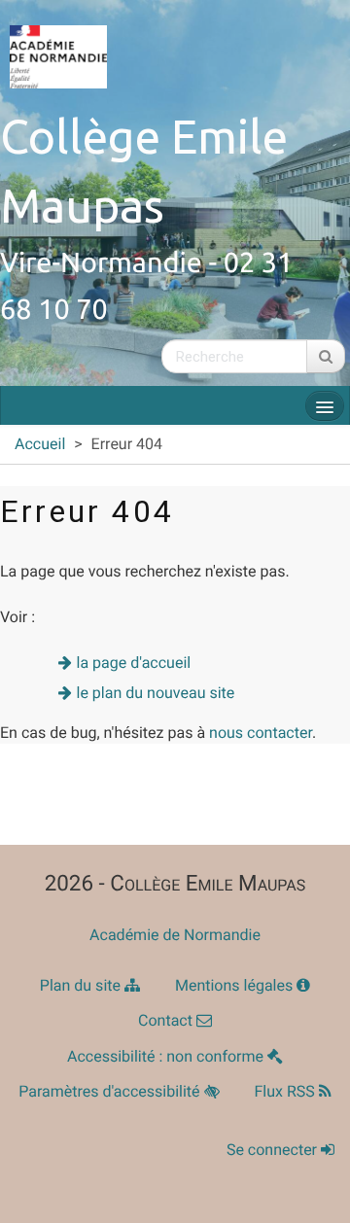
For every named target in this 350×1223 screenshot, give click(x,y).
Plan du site (82, 985)
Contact (167, 1020)
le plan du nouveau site (156, 692)
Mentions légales (236, 985)
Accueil (40, 444)
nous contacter (260, 732)
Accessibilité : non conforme (167, 1056)
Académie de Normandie (175, 935)
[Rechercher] (325, 356)
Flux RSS (287, 1091)
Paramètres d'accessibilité (110, 1091)
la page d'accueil (134, 662)
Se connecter (274, 1149)
